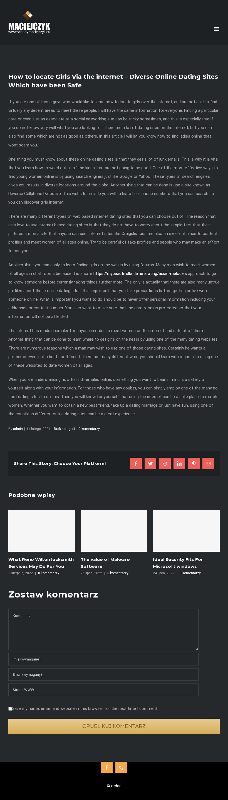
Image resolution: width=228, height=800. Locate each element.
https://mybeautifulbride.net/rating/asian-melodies (140, 273)
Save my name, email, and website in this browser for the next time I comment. (85, 708)
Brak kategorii (64, 429)
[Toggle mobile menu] (217, 29)
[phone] (121, 767)
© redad (114, 785)
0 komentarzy (89, 429)
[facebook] (107, 767)
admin (18, 429)
